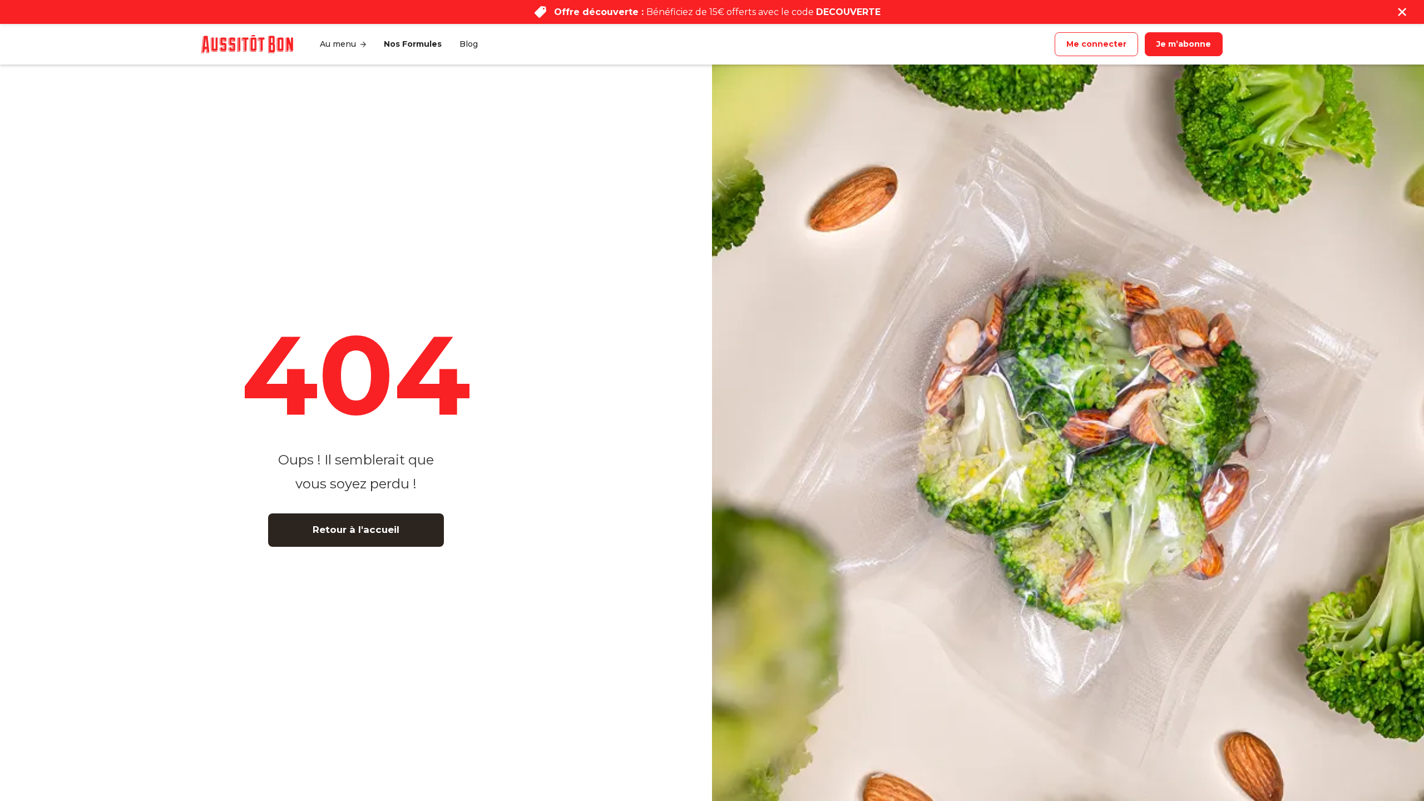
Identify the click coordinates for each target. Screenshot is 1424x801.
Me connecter (1096, 44)
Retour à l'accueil (356, 529)
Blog (468, 44)
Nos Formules (413, 44)
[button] (343, 44)
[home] (247, 44)
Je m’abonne (1183, 44)
